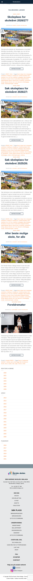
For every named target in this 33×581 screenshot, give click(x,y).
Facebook (17, 567)
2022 (5, 378)
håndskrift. (3, 362)
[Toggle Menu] (2, 2)
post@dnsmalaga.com (17, 488)
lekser (12, 78)
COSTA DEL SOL (16, 540)
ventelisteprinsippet (9, 83)
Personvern (26, 576)
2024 (5, 383)
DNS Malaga (24, 25)
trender (2, 83)
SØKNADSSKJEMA (16, 516)
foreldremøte (25, 360)
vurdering (16, 83)
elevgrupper (28, 74)
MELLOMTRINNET (16, 527)
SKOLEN (16, 495)
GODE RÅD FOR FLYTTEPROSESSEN (16, 545)
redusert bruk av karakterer (18, 80)
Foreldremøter (16, 304)
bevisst (20, 360)
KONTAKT (16, 560)
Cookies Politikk (10, 578)
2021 (5, 375)
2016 (5, 406)
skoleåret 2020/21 (10, 360)
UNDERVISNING (16, 523)
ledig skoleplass (27, 77)
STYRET (16, 500)
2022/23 (14, 230)
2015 (5, 403)
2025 (5, 386)
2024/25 (14, 85)
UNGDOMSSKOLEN (16, 530)
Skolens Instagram (17, 570)
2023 (5, 381)
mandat (10, 363)
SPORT (16, 549)
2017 (5, 409)
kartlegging (20, 77)
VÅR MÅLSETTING (16, 498)
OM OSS (16, 493)
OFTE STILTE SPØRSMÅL (16, 518)
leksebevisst (4, 78)
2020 (5, 373)
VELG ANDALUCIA (16, 542)
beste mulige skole (21, 74)
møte (13, 363)
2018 (5, 412)
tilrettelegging (26, 82)
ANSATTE (16, 503)
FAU (16, 554)
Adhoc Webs (24, 578)
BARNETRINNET (16, 525)
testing (2, 82)
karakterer (15, 77)
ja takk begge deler (17, 362)
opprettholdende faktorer (6, 80)
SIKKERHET (16, 532)
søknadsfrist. (28, 80)
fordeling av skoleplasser (12, 75)
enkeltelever (3, 75)
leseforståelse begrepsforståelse (21, 78)
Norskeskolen (16, 1)
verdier (23, 363)
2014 (5, 400)
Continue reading (16, 68)
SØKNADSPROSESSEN (16, 513)
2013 (5, 397)
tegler (16, 363)
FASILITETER (16, 505)
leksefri (9, 78)
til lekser (20, 363)
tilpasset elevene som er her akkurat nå (13, 82)
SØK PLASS (16, 510)
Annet (18, 14)
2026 (5, 389)
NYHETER (16, 557)
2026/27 (14, 14)
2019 (5, 415)
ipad (12, 362)
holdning (8, 362)
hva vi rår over (9, 77)
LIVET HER (16, 547)
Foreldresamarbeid (23, 75)
